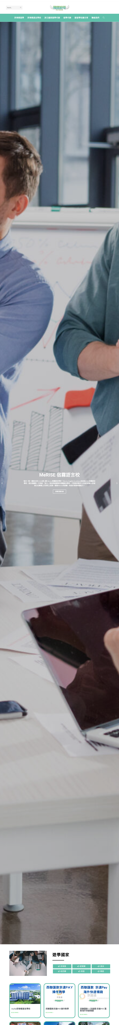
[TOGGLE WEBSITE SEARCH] (103, 18)
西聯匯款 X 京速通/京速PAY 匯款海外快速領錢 (93, 1010)
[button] (2, 483)
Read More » (15, 1012)
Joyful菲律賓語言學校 (20, 1009)
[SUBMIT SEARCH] (20, 7)
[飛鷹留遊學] (59, 7)
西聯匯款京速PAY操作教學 (57, 1009)
